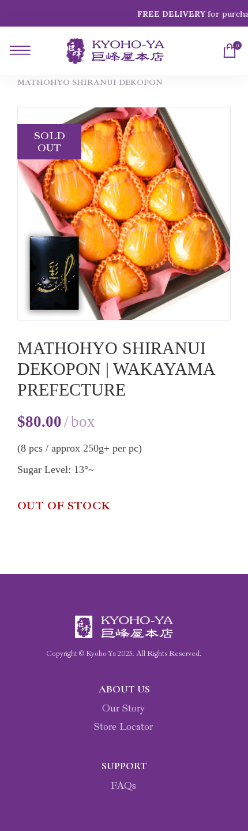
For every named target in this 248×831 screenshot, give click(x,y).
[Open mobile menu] (18, 51)
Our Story (123, 708)
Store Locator (123, 726)
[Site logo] (115, 51)
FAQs (123, 785)
